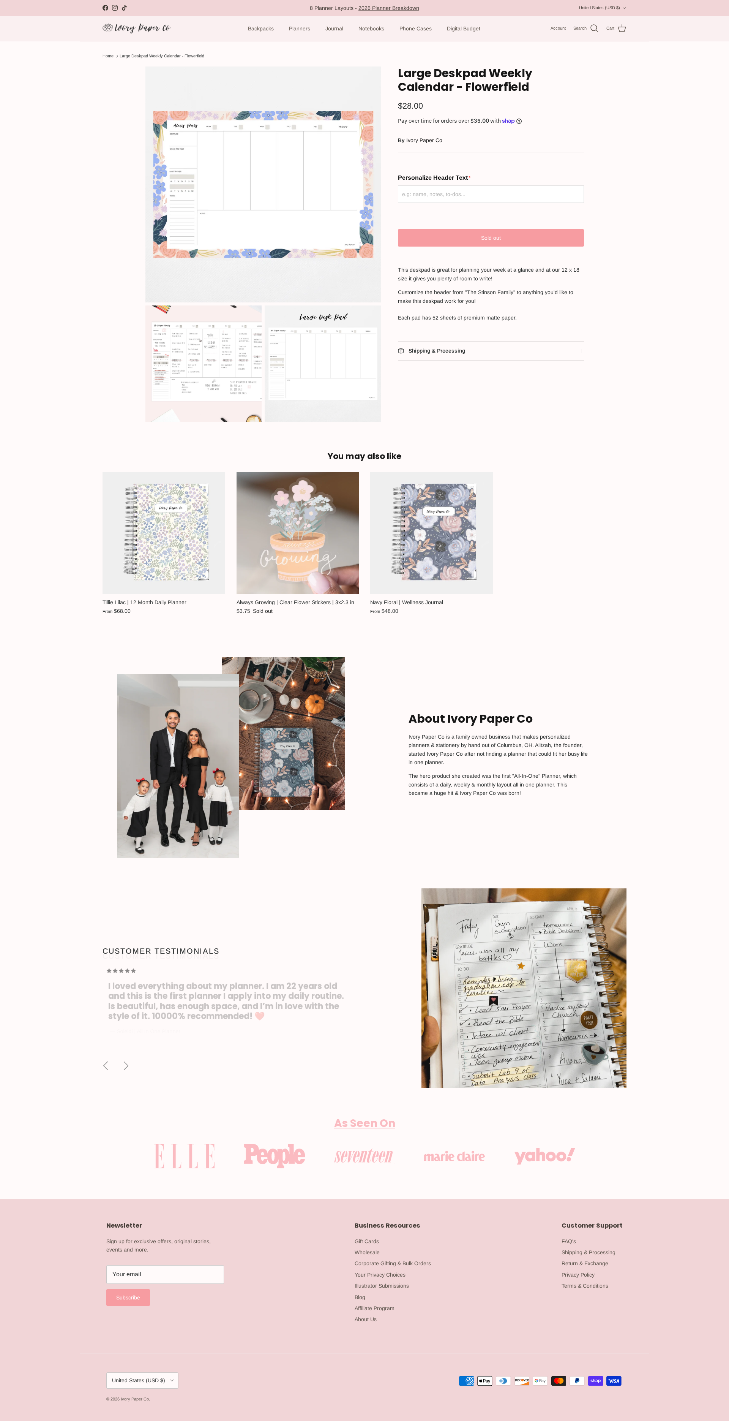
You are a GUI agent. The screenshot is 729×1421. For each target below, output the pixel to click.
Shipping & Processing (588, 1252)
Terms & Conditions (585, 1286)
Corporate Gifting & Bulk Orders (393, 1263)
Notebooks (371, 28)
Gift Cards (367, 1241)
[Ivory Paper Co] (137, 29)
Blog (360, 1297)
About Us (366, 1319)
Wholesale (367, 1252)
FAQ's (569, 1241)
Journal (334, 28)
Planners (299, 28)
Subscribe (128, 1297)
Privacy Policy (578, 1275)
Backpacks (261, 28)
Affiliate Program (374, 1308)
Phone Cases (415, 28)
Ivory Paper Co (424, 140)
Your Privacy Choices (380, 1275)
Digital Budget (463, 28)
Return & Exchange (585, 1263)
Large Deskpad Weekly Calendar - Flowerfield (162, 56)
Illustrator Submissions (382, 1286)
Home (108, 56)
